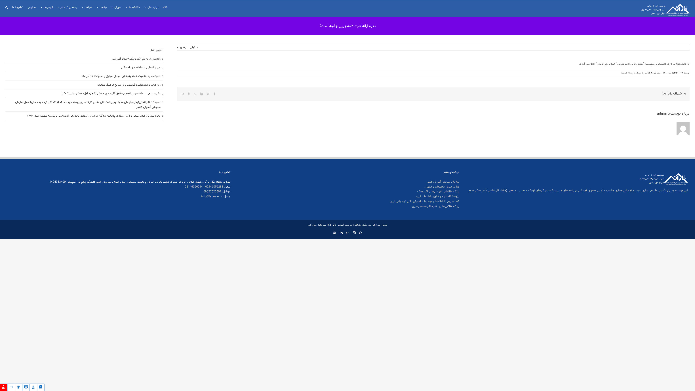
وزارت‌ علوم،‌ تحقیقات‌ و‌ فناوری (441, 187)
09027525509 (212, 192)
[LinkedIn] (201, 94)
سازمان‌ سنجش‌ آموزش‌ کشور (442, 182)
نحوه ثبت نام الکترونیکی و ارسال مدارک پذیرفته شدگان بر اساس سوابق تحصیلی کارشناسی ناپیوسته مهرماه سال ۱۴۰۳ (94, 116)
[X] (208, 94)
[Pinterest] (188, 94)
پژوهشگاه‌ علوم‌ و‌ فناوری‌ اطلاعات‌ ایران (437, 196)
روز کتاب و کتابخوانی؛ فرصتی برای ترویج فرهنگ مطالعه (129, 85)
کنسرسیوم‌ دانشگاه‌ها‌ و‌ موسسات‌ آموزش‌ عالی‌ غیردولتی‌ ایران (424, 201)
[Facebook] (214, 94)
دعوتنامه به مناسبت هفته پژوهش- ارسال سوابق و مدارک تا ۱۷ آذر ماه (121, 76)
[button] (6, 7)
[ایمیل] (182, 94)
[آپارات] (334, 232)
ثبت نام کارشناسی (652, 73)
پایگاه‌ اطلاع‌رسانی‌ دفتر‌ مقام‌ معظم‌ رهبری (435, 206)
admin (675, 73)
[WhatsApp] (195, 94)
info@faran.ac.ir (211, 196)
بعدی (183, 47)
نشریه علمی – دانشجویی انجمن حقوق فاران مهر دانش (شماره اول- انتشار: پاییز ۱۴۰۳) (111, 93)
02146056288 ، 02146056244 (204, 187)
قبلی (192, 47)
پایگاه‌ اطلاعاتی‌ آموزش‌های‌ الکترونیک (438, 192)
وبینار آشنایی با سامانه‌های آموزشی (141, 67)
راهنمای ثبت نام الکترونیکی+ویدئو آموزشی (136, 59)
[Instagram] (354, 232)
